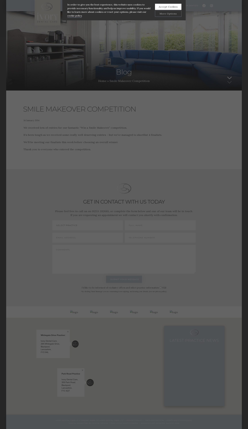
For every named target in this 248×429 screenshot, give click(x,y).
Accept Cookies (168, 6)
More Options (168, 13)
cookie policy (74, 15)
